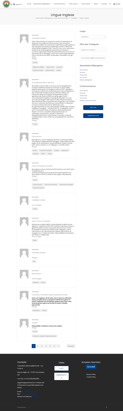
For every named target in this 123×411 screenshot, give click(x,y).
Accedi (117, 4)
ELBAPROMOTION (93, 116)
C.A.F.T (61, 368)
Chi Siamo (84, 70)
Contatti (84, 77)
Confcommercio (59, 4)
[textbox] (94, 50)
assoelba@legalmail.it (28, 394)
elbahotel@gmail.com (29, 391)
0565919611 (36, 396)
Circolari (104, 4)
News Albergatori (86, 80)
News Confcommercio (88, 101)
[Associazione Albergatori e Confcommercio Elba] (12, 7)
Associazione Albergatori (42, 4)
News (95, 4)
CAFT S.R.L (93, 107)
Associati (84, 75)
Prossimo (71, 346)
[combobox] (93, 36)
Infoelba (29, 407)
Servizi (83, 72)
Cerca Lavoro (85, 4)
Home (29, 4)
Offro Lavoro (73, 4)
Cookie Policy (91, 377)
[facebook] (106, 407)
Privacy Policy (91, 374)
